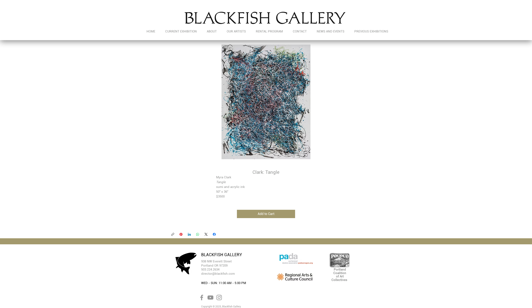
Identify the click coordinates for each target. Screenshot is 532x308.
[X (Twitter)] (206, 234)
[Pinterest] (181, 234)
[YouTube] (210, 297)
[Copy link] (172, 234)
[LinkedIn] (189, 234)
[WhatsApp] (197, 234)
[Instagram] (219, 297)
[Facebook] (214, 234)
